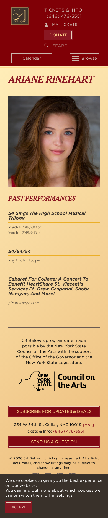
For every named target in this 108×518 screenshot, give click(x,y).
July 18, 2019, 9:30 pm (23, 302)
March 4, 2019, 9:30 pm (25, 232)
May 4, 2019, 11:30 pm (24, 260)
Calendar (31, 58)
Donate (58, 35)
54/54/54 (19, 251)
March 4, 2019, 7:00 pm (25, 226)
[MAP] (88, 425)
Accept (19, 507)
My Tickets (63, 24)
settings (64, 495)
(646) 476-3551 (64, 16)
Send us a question (54, 442)
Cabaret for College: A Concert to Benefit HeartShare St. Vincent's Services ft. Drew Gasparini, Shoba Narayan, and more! (49, 286)
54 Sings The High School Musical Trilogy (47, 216)
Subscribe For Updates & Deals (54, 411)
